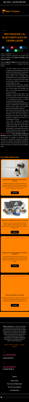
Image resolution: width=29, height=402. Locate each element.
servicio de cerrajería (20, 54)
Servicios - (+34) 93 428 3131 (14, 2)
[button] (24, 11)
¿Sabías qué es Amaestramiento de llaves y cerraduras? (15, 253)
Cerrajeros (14, 64)
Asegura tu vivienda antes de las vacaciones (15, 220)
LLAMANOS (9, 355)
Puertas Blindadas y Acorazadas (14, 295)
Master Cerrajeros (6, 133)
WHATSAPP (9, 367)
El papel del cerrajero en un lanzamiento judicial (15, 180)
